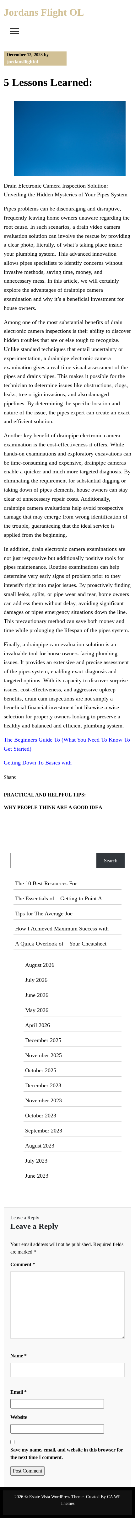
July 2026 (36, 980)
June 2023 (36, 1176)
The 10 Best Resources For (46, 883)
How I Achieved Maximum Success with (62, 928)
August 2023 (39, 1145)
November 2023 (43, 1100)
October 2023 (40, 1115)
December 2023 (43, 1085)
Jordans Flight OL (44, 12)
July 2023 (36, 1161)
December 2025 (43, 1040)
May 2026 (36, 1010)
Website (18, 1417)
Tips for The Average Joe (44, 913)
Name (18, 1355)
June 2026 (36, 995)
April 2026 (37, 1025)
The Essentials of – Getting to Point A (58, 898)
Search (17, 849)
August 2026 (39, 965)
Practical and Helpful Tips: (45, 794)
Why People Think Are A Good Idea (53, 807)
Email (18, 1392)
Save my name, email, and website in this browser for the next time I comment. (66, 1453)
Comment (22, 1264)
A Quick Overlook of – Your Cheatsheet (60, 943)
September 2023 (43, 1130)
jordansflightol (22, 61)
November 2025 (43, 1055)
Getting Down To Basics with (38, 762)
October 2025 (40, 1070)
